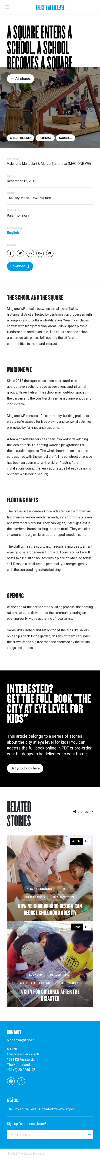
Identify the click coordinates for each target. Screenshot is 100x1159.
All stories (23, 78)
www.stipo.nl (67, 1109)
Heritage (45, 138)
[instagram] (11, 1081)
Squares (65, 138)
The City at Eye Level (50, 8)
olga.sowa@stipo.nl (21, 1040)
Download (18, 266)
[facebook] (21, 1081)
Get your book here (25, 768)
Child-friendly (20, 138)
